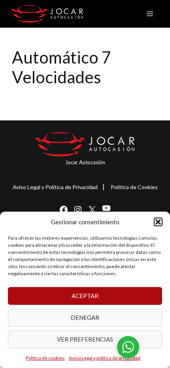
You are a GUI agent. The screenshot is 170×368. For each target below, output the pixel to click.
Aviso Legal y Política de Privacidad (55, 187)
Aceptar (85, 295)
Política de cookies (45, 358)
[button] (158, 222)
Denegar (85, 317)
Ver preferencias (85, 339)
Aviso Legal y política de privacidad (104, 358)
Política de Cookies (134, 187)
